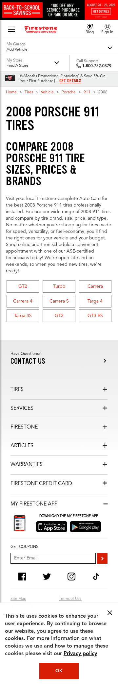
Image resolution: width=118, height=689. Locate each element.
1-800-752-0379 (96, 66)
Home (11, 92)
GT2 (22, 286)
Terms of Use (70, 599)
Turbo (59, 286)
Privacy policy (80, 653)
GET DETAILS (70, 81)
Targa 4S (23, 315)
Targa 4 (95, 301)
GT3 (59, 315)
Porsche (69, 92)
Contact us (27, 361)
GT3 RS (95, 315)
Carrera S (59, 301)
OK (59, 671)
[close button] (110, 612)
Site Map (18, 599)
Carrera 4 (22, 301)
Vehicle (47, 92)
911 (87, 92)
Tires (29, 92)
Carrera (95, 286)
